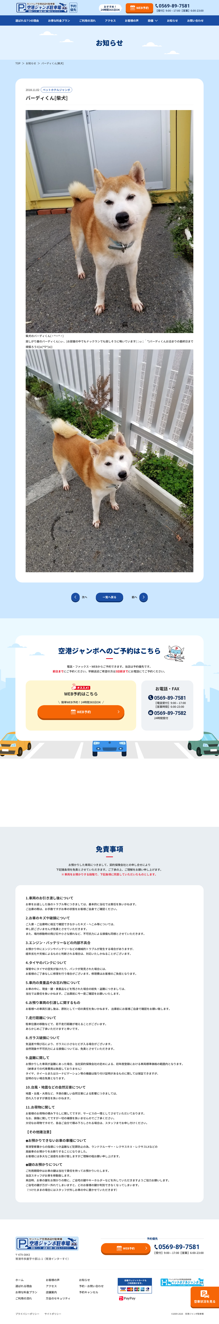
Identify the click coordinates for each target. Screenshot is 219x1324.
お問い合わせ (195, 20)
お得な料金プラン (59, 20)
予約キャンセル (88, 1292)
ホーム (19, 1280)
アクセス (110, 20)
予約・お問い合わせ (91, 1286)
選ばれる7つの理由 (27, 20)
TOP (18, 63)
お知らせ (172, 20)
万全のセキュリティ (58, 1298)
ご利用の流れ (87, 20)
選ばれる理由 (23, 1286)
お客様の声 (132, 20)
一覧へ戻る (109, 597)
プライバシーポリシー (27, 1313)
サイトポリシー (52, 1313)
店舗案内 (51, 1292)
